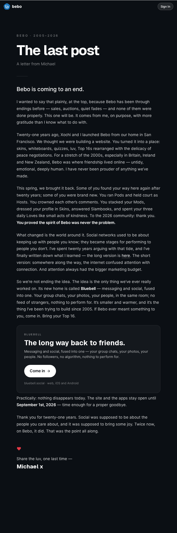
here (126, 255)
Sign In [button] (165, 6)
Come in (37, 371)
